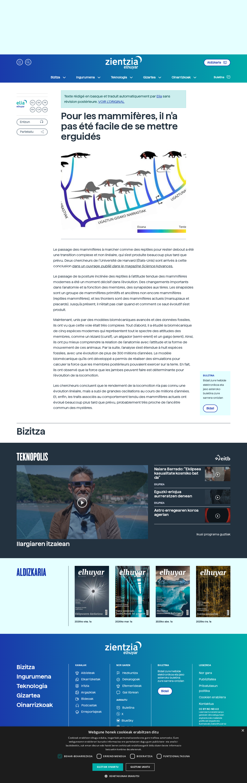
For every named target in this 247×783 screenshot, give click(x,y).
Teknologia (32, 685)
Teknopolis (32, 456)
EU (32, 102)
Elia (159, 96)
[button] (20, 62)
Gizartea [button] (149, 77)
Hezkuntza (130, 673)
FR (45, 102)
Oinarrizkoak (35, 704)
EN (32, 109)
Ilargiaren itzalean (43, 544)
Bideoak (86, 699)
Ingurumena (34, 676)
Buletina (219, 77)
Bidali (210, 408)
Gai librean (130, 692)
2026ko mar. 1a (123, 621)
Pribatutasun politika (208, 688)
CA (38, 109)
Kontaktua (206, 704)
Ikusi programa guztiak (213, 534)
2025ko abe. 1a (164, 621)
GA (45, 109)
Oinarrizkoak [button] (181, 77)
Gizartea (28, 695)
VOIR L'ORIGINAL (111, 102)
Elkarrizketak (90, 679)
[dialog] (123, 754)
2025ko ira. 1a (203, 621)
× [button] (242, 730)
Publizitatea (207, 679)
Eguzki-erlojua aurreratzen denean (173, 493)
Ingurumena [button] (85, 77)
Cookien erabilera (212, 697)
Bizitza (26, 667)
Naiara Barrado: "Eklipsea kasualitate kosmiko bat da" (177, 473)
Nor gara (205, 673)
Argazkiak (88, 692)
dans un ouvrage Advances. (122, 266)
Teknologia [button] (119, 77)
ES (39, 102)
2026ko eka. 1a (83, 621)
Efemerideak (132, 686)
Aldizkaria (214, 62)
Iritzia (84, 686)
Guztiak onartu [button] (108, 767)
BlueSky (127, 720)
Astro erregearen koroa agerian (176, 512)
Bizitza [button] (55, 77)
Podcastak (89, 705)
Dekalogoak (131, 679)
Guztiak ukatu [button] (140, 767)
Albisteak (87, 673)
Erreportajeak (91, 712)
